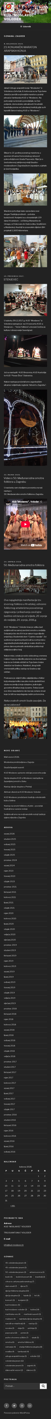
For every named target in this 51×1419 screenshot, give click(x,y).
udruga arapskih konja (16, 1356)
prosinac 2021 (10, 887)
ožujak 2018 (9, 1051)
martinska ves (12, 1314)
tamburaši (23, 1351)
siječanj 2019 (10, 1003)
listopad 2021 (10, 892)
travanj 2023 (9, 876)
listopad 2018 (10, 1014)
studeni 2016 (10, 1120)
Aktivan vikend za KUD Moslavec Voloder (22, 792)
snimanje (10, 1347)
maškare (10, 1319)
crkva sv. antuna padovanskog (19, 1281)
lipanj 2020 (9, 924)
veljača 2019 (9, 998)
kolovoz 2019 (10, 966)
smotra (9, 1342)
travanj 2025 (9, 849)
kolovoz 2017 (10, 1083)
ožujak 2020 (9, 929)
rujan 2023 (8, 871)
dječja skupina (12, 1295)
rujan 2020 (8, 913)
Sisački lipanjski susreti (14, 767)
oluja (21, 1328)
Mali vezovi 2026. (11, 757)
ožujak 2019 (9, 993)
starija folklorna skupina (30, 1347)
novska (9, 1328)
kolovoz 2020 (10, 918)
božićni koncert (24, 1277)
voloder (35, 1356)
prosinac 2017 (10, 1062)
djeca (24, 1286)
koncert (10, 1300)
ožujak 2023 (9, 881)
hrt (36, 1295)
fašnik (27, 1295)
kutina (34, 1309)
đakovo (31, 1370)
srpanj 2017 (9, 1088)
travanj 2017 (9, 1104)
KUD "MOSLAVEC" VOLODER (20, 17)
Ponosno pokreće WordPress (17, 1413)
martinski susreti (32, 1314)
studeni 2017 (10, 1067)
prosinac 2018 (10, 1008)
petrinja (32, 1328)
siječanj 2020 (10, 940)
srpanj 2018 (9, 1030)
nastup (33, 1323)
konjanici (23, 1300)
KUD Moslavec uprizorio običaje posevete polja (25, 773)
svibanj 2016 (9, 1152)
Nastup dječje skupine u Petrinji (18, 787)
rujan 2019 (8, 961)
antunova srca (37, 1272)
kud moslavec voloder (16, 1309)
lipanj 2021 (8, 902)
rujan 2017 (8, 1077)
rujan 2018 (8, 1019)
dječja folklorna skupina (17, 1291)
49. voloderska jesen (15, 1263)
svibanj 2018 (9, 1040)
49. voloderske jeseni (16, 1267)
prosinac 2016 (10, 1115)
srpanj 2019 (9, 971)
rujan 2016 (8, 1130)
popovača (11, 1333)
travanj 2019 (9, 987)
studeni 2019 (10, 950)
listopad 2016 (10, 1125)
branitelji (40, 1277)
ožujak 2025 (9, 855)
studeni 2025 (10, 839)
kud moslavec (12, 1305)
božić (9, 1277)
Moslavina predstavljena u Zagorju (19, 762)
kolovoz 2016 (10, 1136)
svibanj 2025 (9, 844)
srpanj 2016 (9, 1141)
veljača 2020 (9, 934)
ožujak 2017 (9, 1109)
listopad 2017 (10, 1072)
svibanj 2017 (9, 1099)
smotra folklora (26, 1342)
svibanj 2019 (9, 982)
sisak (35, 1337)
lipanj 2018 (9, 1035)
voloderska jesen (14, 1361)
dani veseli (11, 1286)
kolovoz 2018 (10, 1024)
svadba (9, 1351)
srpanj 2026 (9, 834)
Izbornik (27, 26)
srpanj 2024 (9, 865)
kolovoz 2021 (10, 897)
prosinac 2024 (10, 860)
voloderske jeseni (14, 1365)
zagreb (31, 1365)
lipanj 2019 (9, 977)
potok (24, 1333)
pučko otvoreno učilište (16, 1337)
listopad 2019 (10, 955)
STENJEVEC (11, 279)
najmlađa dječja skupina (30, 1319)
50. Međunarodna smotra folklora (24, 565)
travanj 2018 (9, 1046)
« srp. (12, 1205)
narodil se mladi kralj (15, 1323)
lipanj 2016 (9, 1146)
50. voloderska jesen (15, 1272)
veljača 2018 (9, 1056)
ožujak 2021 (9, 908)
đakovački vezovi (14, 1370)
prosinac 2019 (10, 945)
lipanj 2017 (8, 1093)
